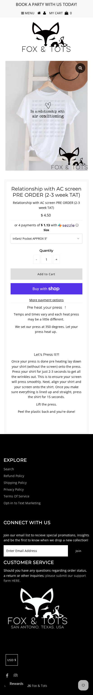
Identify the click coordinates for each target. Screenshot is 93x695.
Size (46, 230)
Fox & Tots (39, 685)
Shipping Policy (15, 482)
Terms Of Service (16, 496)
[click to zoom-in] (80, 68)
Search (9, 469)
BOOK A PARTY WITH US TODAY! (46, 4)
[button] (46, 225)
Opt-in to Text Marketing (22, 503)
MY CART (60, 13)
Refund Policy (14, 476)
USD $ (11, 660)
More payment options (46, 300)
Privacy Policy (14, 489)
